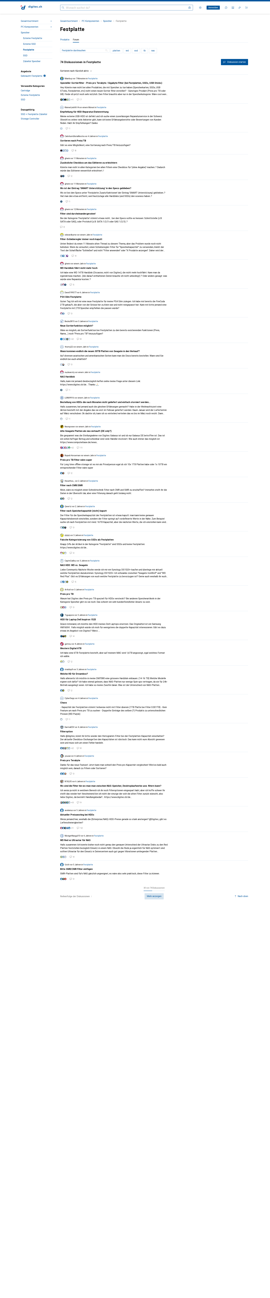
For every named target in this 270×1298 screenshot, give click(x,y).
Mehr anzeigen (154, 896)
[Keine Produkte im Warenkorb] (246, 7)
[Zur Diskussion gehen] (154, 89)
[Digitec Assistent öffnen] (226, 7)
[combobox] (83, 71)
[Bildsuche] (189, 7)
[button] (91, 896)
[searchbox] (84, 50)
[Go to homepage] (31, 7)
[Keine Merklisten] (239, 7)
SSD (25, 55)
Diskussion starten (236, 62)
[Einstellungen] (200, 7)
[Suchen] (63, 7)
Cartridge (25, 90)
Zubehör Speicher (31, 61)
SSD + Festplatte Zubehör (34, 114)
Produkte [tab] (64, 39)
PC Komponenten (29, 26)
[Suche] (106, 50)
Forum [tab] (76, 39)
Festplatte (28, 49)
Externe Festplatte (32, 38)
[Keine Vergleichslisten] (233, 7)
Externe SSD (29, 44)
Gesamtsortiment (29, 21)
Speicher (25, 32)
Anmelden (213, 7)
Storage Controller (30, 118)
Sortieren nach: (67, 71)
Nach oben (243, 896)
